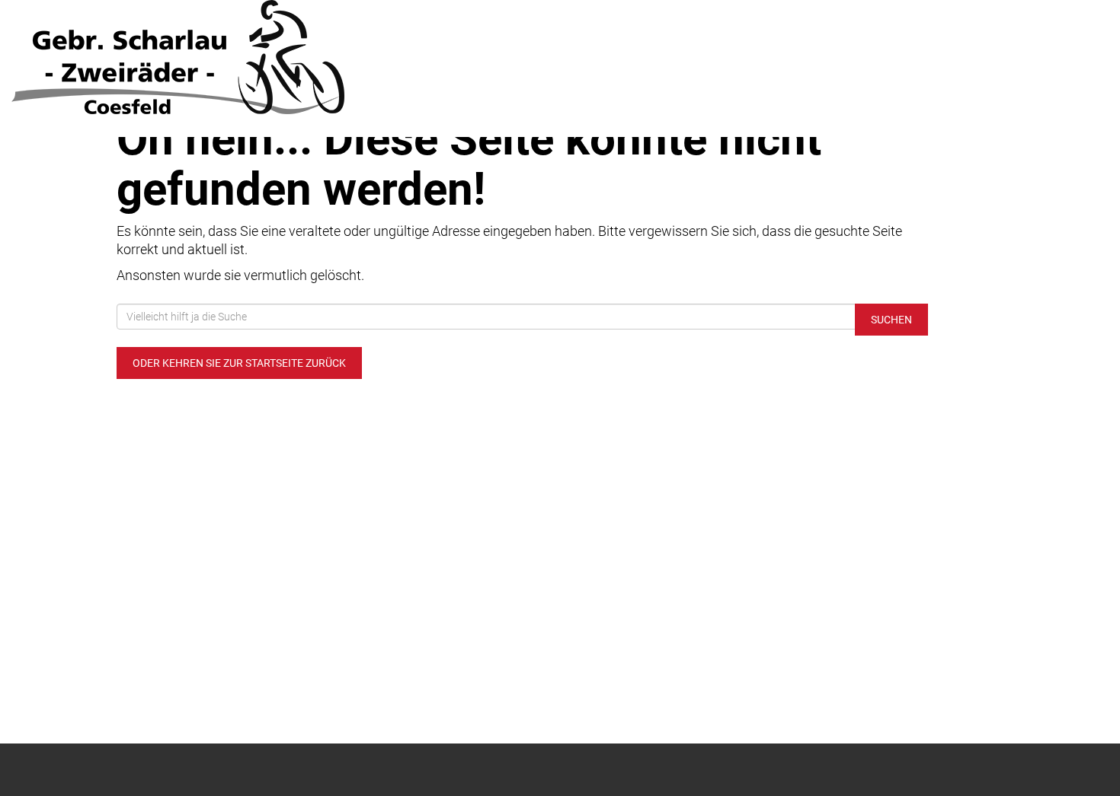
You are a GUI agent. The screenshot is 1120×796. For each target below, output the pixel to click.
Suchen (891, 320)
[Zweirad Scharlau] (233, 57)
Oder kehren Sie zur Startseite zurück (239, 363)
